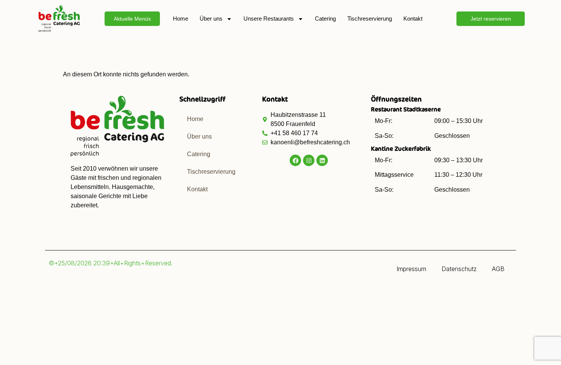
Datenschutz (459, 269)
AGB (498, 269)
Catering (325, 18)
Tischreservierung (369, 18)
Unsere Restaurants (268, 18)
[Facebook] (295, 160)
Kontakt (412, 18)
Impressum (411, 269)
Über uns (211, 18)
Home (180, 18)
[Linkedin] (322, 160)
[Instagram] (308, 160)
